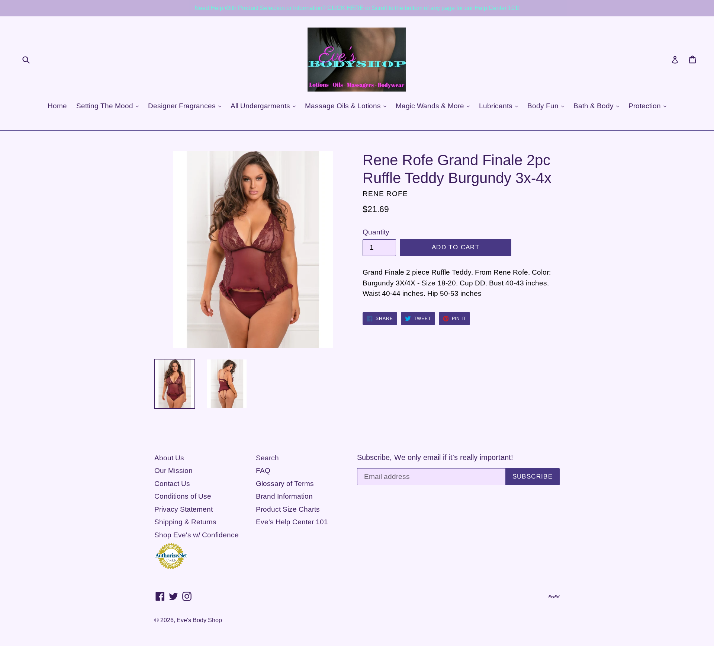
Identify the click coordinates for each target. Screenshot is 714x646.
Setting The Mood (105, 106)
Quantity (376, 232)
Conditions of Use (182, 496)
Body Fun (543, 106)
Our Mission (173, 470)
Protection (645, 106)
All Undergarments (261, 106)
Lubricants (496, 106)
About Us (169, 458)
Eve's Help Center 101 (292, 522)
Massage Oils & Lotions (344, 106)
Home (57, 106)
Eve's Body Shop (199, 620)
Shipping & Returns (185, 522)
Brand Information (284, 496)
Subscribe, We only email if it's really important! (435, 457)
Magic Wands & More (431, 106)
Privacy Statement (183, 509)
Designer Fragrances (183, 106)
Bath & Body (594, 106)
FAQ (263, 470)
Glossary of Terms (285, 483)
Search (267, 458)
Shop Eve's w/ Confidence (196, 535)
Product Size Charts (288, 509)
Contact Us (172, 483)
